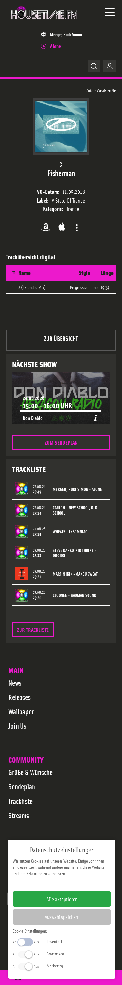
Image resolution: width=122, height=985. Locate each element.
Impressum (41, 884)
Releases (19, 697)
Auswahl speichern (62, 917)
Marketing (55, 965)
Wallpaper (21, 711)
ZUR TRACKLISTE (33, 629)
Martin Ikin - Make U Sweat (75, 574)
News (14, 683)
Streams (18, 815)
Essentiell (54, 941)
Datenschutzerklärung (73, 884)
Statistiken (55, 953)
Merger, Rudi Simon (66, 34)
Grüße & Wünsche (30, 772)
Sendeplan (21, 786)
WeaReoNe (106, 90)
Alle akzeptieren (62, 899)
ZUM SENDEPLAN (61, 442)
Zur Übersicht (61, 338)
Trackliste (20, 801)
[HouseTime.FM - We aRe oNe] (44, 22)
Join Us (17, 725)
